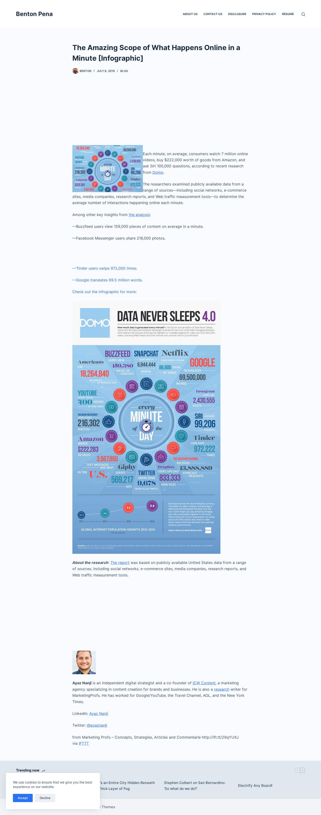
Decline (45, 798)
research (221, 689)
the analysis (139, 214)
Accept (23, 798)
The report (119, 562)
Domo (158, 172)
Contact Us (213, 14)
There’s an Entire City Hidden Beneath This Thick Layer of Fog (122, 785)
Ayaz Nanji (98, 713)
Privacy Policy (264, 14)
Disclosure (237, 14)
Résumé (288, 14)
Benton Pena (34, 13)
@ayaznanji (97, 725)
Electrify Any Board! (255, 785)
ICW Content (204, 683)
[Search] (303, 14)
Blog (124, 71)
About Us (190, 14)
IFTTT (84, 743)
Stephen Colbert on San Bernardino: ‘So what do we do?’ (194, 785)
